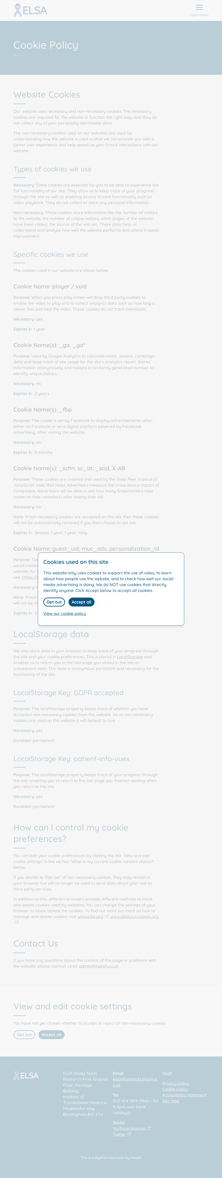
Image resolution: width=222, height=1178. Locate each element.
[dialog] (111, 589)
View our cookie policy (64, 613)
